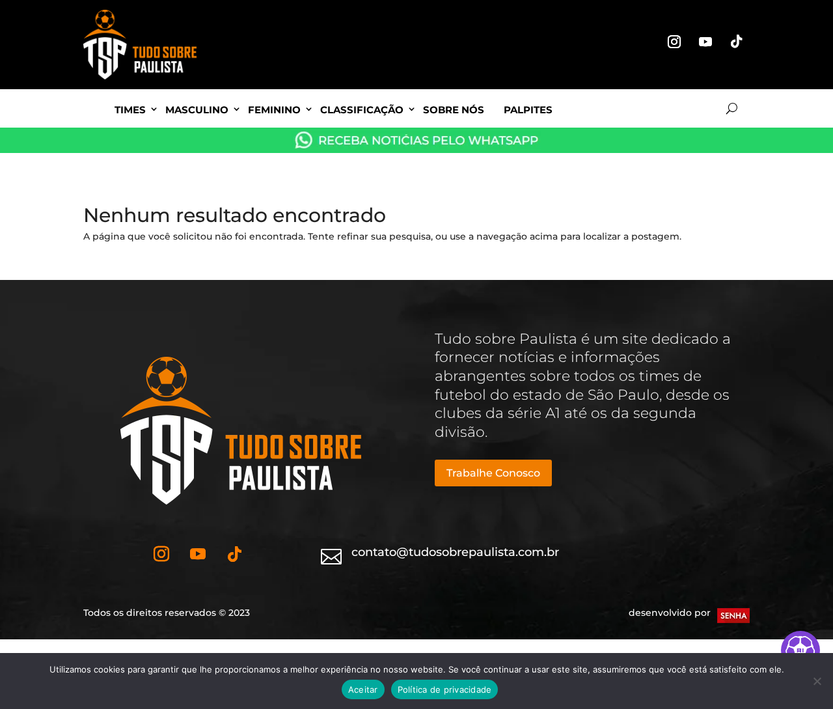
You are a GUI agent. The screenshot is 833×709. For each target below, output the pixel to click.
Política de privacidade (445, 689)
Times (130, 110)
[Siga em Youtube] (705, 42)
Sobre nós (453, 110)
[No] (816, 681)
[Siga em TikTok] (737, 42)
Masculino (196, 110)
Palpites (528, 110)
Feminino (274, 110)
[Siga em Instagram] (674, 42)
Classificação (361, 110)
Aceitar (363, 689)
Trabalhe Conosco (493, 473)
